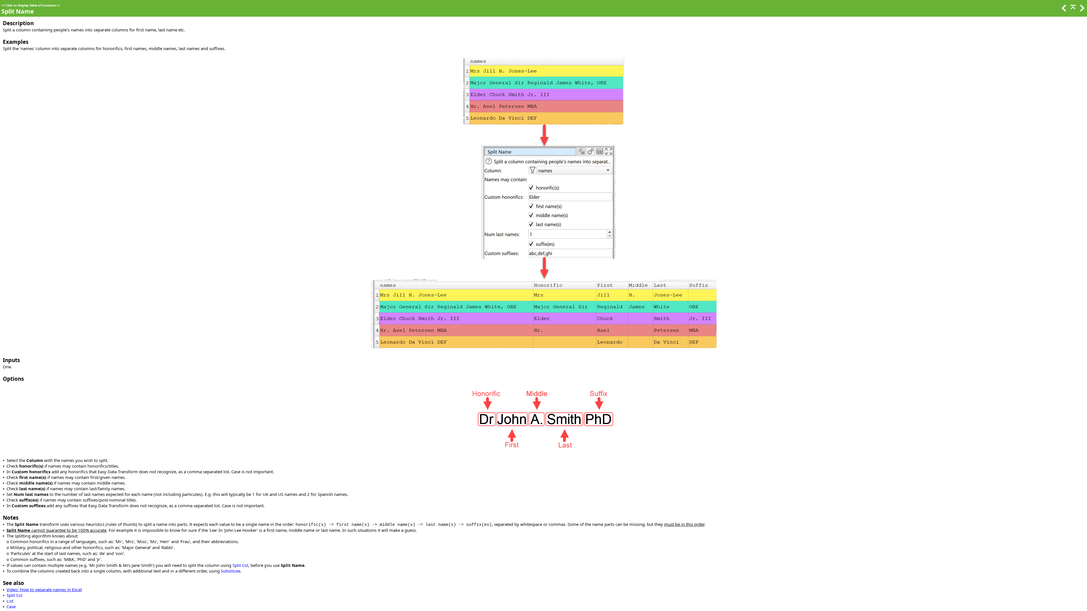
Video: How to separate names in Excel (44, 589)
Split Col (240, 565)
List (10, 601)
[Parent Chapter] (1073, 9)
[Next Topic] (1082, 9)
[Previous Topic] (1063, 9)
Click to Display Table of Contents (31, 5)
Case (11, 606)
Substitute (230, 571)
